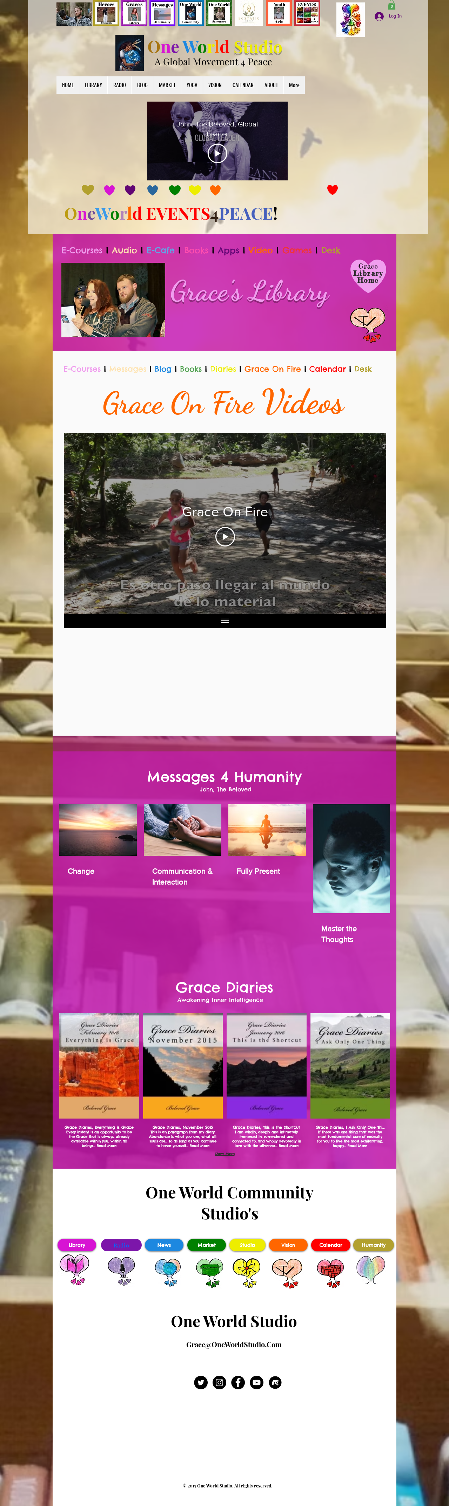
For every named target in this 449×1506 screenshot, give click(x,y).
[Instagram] (219, 1382)
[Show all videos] (225, 621)
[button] (392, 4)
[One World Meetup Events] (275, 1382)
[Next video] (372, 523)
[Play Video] (217, 153)
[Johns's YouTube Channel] (256, 1382)
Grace (368, 266)
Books (196, 250)
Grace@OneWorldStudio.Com (234, 1344)
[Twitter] (201, 1382)
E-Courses (81, 250)
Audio (124, 250)
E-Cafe (161, 250)
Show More (225, 1153)
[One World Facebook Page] (238, 1382)
